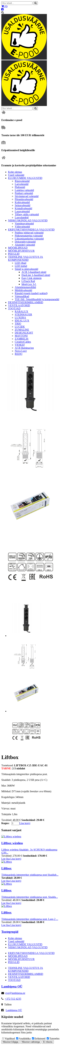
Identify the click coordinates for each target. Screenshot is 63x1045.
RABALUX (21, 311)
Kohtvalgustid (22, 202)
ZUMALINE (22, 329)
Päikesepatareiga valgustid (29, 235)
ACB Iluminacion (24, 347)
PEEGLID (13, 253)
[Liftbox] (6, 861)
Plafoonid (20, 187)
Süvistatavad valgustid (26, 196)
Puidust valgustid (24, 193)
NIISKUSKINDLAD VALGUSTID (28, 220)
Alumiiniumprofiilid (25, 287)
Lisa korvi (24, 823)
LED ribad (20, 263)
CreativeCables (23, 341)
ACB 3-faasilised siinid (34, 272)
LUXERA (20, 317)
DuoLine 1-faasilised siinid (36, 275)
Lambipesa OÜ (14, 1010)
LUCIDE (20, 326)
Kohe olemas (15, 172)
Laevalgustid (21, 184)
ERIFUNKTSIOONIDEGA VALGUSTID (31, 229)
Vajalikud (10, 1038)
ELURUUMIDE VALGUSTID (25, 178)
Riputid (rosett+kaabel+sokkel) (31, 293)
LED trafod (21, 266)
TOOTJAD (14, 308)
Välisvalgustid (22, 226)
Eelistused (40, 1038)
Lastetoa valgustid (24, 190)
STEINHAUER (23, 314)
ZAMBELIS (21, 338)
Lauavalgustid (22, 211)
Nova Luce (21, 350)
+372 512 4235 (13, 998)
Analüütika (25, 1038)
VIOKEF (20, 344)
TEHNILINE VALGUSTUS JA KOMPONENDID (25, 258)
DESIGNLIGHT (24, 332)
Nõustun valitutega (31, 1042)
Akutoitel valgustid (25, 244)
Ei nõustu (47, 1042)
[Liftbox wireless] (11, 836)
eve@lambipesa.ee (15, 993)
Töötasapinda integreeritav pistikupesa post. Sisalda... (29, 897)
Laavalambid (22, 217)
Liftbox (6, 868)
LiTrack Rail (28, 281)
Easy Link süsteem (31, 278)
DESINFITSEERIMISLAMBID (25, 302)
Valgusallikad (22, 296)
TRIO (18, 323)
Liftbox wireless (12, 843)
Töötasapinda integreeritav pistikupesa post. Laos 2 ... (29, 919)
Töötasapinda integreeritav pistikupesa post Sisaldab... (29, 874)
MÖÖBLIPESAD (18, 247)
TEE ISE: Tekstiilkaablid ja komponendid (37, 299)
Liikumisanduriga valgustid (29, 238)
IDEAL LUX (22, 320)
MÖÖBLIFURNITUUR (21, 250)
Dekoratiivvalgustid (25, 241)
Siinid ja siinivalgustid (26, 269)
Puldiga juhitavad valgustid (29, 232)
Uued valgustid (16, 175)
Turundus (54, 1038)
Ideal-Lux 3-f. (29, 284)
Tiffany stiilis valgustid (27, 214)
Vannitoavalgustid (24, 223)
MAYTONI (21, 335)
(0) (6, 6)
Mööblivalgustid (23, 290)
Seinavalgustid (22, 205)
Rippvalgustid (22, 181)
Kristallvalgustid (23, 208)
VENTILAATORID (19, 305)
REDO (18, 353)
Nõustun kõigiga (10, 1042)
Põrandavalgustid (24, 199)
